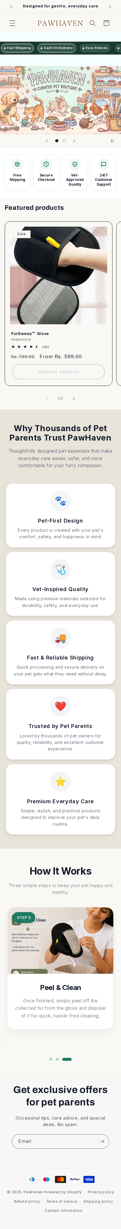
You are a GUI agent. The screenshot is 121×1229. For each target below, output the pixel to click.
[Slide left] (47, 398)
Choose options (58, 372)
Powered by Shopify (63, 1192)
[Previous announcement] (11, 6)
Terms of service (62, 1201)
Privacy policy (101, 1192)
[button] (12, 23)
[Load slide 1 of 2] (56, 140)
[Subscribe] (102, 1141)
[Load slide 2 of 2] (64, 140)
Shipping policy (98, 1201)
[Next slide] (74, 140)
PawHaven (33, 1192)
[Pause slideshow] (114, 140)
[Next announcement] (109, 6)
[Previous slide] (46, 140)
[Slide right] (73, 398)
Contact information (64, 1211)
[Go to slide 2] (57, 1059)
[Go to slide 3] (67, 1059)
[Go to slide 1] (50, 1059)
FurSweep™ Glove (30, 333)
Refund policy (27, 1201)
